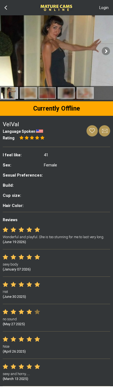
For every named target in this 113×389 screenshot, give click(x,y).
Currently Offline (56, 108)
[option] (9, 93)
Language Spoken (19, 131)
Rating (9, 138)
